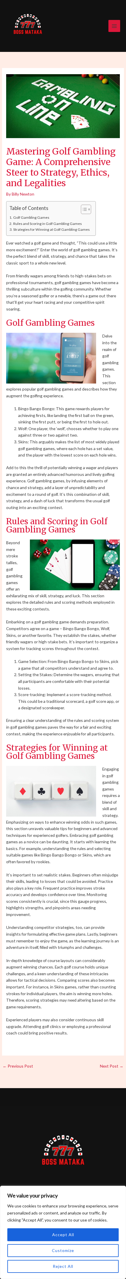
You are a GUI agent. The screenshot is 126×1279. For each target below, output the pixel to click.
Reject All (63, 1266)
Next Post (111, 1065)
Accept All (63, 1234)
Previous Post (18, 1065)
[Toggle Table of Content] (83, 209)
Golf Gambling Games (31, 217)
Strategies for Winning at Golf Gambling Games (51, 229)
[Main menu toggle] (114, 26)
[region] (63, 1232)
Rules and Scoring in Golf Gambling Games (47, 223)
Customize (63, 1250)
